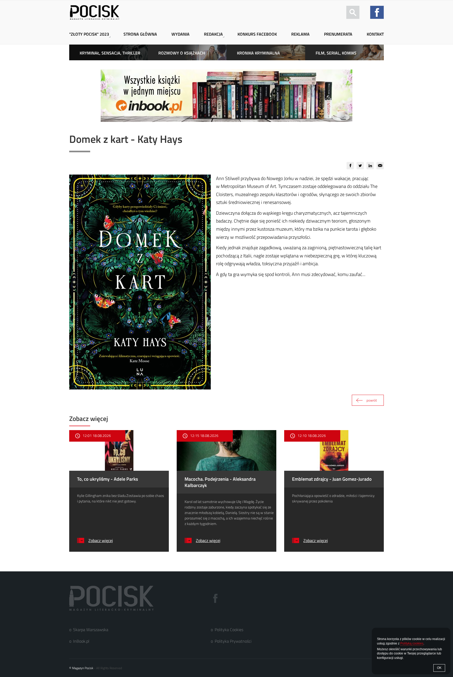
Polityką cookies (411, 643)
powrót (371, 400)
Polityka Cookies (229, 629)
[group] (350, 165)
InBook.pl (81, 641)
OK (439, 668)
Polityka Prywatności (233, 641)
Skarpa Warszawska (90, 629)
